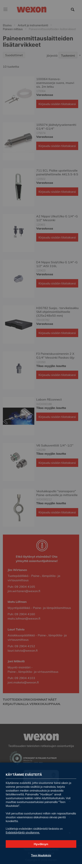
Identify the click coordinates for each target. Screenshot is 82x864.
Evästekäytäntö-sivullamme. (23, 832)
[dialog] (41, 432)
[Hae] (73, 12)
